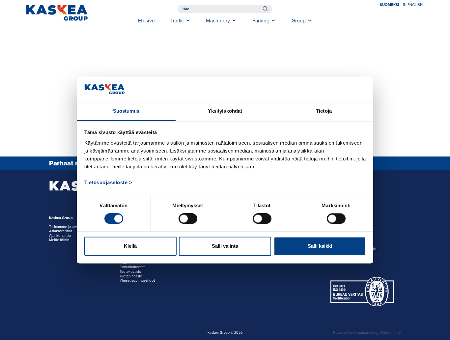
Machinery (218, 21)
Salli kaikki (320, 246)
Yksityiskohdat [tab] (225, 111)
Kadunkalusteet (132, 267)
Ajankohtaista (60, 236)
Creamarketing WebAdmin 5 (377, 332)
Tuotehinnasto (131, 276)
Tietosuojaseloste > (108, 182)
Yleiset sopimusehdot (137, 280)
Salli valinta (225, 246)
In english (413, 5)
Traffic (177, 21)
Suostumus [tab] (126, 111)
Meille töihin (59, 240)
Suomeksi (389, 5)
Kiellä (130, 246)
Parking (260, 21)
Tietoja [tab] (324, 111)
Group (299, 21)
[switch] (188, 218)
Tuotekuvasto (130, 271)
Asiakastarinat (60, 231)
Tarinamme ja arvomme (68, 227)
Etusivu (146, 21)
